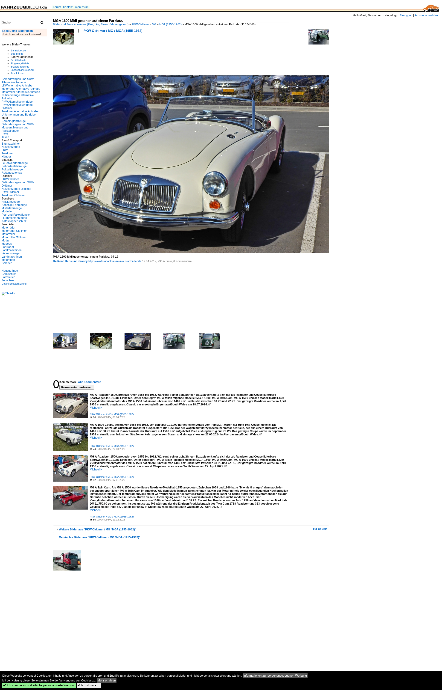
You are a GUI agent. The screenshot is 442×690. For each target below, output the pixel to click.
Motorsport (8, 260)
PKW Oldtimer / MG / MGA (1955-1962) (113, 31)
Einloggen (406, 15)
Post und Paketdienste (16, 214)
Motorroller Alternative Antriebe (21, 92)
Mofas (5, 240)
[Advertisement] (137, 55)
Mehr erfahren (106, 680)
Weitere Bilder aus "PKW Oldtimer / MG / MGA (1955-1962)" (97, 529)
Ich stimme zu (88, 685)
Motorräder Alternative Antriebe (21, 88)
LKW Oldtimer (10, 179)
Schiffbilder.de (18, 60)
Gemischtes (9, 274)
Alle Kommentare (89, 382)
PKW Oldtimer (140, 24)
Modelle (7, 211)
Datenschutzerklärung (14, 283)
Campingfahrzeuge (14, 121)
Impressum (81, 7)
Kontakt (68, 7)
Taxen (5, 137)
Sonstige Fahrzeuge (14, 205)
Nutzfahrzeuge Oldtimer (16, 188)
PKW (5, 134)
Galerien (7, 263)
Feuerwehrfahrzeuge (15, 163)
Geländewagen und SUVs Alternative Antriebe (18, 80)
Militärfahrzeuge (12, 208)
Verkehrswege (11, 253)
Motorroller (8, 234)
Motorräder (8, 227)
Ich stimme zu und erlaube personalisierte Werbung (39, 685)
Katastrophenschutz (14, 221)
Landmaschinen (12, 256)
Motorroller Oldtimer (14, 237)
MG (154, 24)
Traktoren (8, 153)
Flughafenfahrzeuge (14, 218)
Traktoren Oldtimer (13, 195)
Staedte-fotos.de (20, 66)
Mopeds (7, 243)
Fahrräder (8, 247)
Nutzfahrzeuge (11, 147)
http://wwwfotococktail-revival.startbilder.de (114, 261)
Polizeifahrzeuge (12, 169)
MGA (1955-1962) (170, 24)
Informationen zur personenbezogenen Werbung (275, 675)
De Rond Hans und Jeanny (70, 261)
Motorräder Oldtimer (14, 230)
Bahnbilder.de (18, 50)
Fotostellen (8, 277)
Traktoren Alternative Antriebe (20, 111)
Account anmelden (426, 15)
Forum (57, 7)
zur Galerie (320, 529)
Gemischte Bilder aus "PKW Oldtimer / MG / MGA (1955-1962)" (99, 537)
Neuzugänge (10, 270)
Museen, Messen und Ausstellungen (15, 129)
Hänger (6, 156)
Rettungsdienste (12, 172)
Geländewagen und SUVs (18, 124)
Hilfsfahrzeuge (11, 201)
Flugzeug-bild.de (20, 63)
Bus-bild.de (17, 53)
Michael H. (96, 407)
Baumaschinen (11, 143)
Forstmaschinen (12, 250)
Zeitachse (8, 280)
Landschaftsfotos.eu (22, 69)
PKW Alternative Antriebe (17, 101)
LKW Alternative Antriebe (17, 85)
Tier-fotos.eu (18, 73)
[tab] (191, 529)
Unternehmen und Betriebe (19, 114)
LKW (5, 150)
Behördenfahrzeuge (14, 166)
